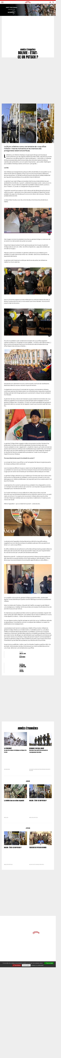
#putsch (21, 671)
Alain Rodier (22, 657)
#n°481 (39, 769)
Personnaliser (26, 965)
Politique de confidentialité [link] (37, 965)
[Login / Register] (50, 2)
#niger (38, 864)
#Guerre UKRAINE (33, 769)
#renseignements (45, 769)
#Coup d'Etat (32, 864)
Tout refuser (17, 965)
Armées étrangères (28, 728)
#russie (31, 770)
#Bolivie (21, 670)
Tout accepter (49, 963)
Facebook (22, 665)
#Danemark (7, 769)
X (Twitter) (22, 667)
